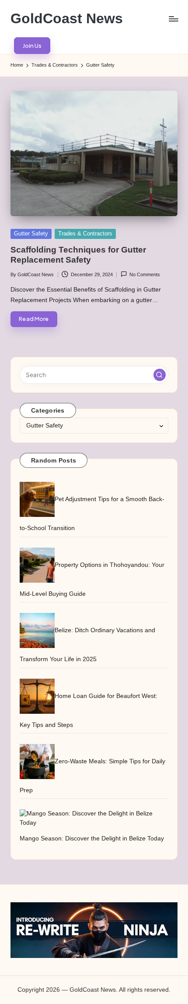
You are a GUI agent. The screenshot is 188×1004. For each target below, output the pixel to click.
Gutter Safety (31, 233)
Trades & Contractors (85, 233)
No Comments (144, 274)
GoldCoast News (66, 18)
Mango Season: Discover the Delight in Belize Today (92, 838)
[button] (32, 45)
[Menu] (173, 18)
